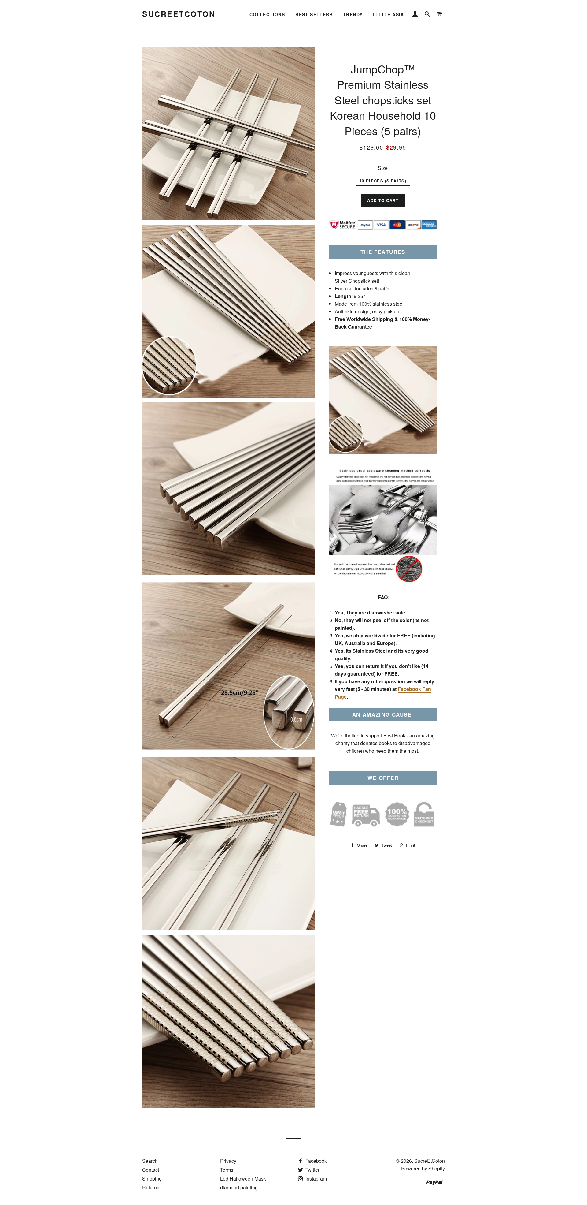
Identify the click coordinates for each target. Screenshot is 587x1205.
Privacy (228, 1160)
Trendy (353, 14)
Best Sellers (314, 14)
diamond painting (239, 1187)
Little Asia (388, 14)
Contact (150, 1169)
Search (150, 1160)
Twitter (311, 1169)
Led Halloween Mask (243, 1178)
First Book (394, 735)
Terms (226, 1169)
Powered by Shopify (423, 1168)
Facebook (315, 1160)
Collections (267, 14)
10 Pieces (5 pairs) (382, 181)
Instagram (315, 1178)
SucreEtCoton (178, 14)
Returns (150, 1187)
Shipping (152, 1178)
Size (383, 167)
